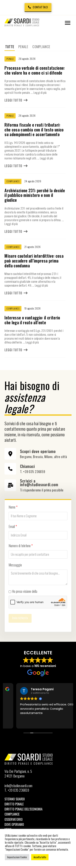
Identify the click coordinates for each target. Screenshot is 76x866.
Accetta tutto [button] (40, 857)
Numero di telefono (21, 545)
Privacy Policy (46, 591)
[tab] (9, 47)
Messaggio (15, 564)
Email (13, 526)
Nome (13, 507)
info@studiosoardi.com (18, 785)
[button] (68, 23)
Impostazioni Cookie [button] (17, 857)
